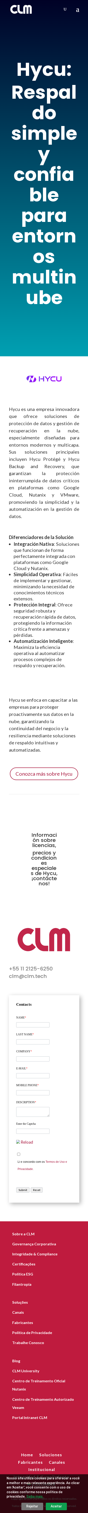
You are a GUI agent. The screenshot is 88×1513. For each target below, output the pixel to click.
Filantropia (21, 1284)
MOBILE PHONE (27, 1085)
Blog (16, 1361)
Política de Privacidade (32, 1332)
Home (27, 1454)
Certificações (23, 1264)
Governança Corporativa (34, 1244)
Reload (27, 1142)
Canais (18, 1312)
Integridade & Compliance (34, 1254)
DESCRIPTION (26, 1102)
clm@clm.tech (28, 976)
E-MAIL (21, 1068)
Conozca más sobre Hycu (44, 774)
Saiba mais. (35, 1496)
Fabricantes (22, 1322)
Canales (57, 1462)
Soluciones (50, 1454)
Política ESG (22, 1274)
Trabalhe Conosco (28, 1342)
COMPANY (24, 1051)
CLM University (25, 1371)
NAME (21, 1017)
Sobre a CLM (23, 1234)
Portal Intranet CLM (29, 1417)
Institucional (41, 1469)
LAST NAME (25, 1034)
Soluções (20, 1302)
